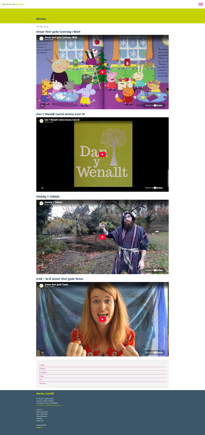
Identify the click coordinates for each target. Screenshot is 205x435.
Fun (41, 379)
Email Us (39, 427)
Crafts (42, 365)
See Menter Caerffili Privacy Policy (49, 405)
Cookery (43, 372)
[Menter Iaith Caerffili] (12, 4)
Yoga (42, 376)
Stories (42, 383)
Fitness (42, 369)
